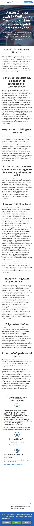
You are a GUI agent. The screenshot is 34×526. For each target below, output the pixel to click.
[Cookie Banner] (17, 519)
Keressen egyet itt (14, 444)
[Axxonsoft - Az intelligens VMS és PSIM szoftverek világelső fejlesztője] (13, 2)
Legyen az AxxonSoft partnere (13, 464)
